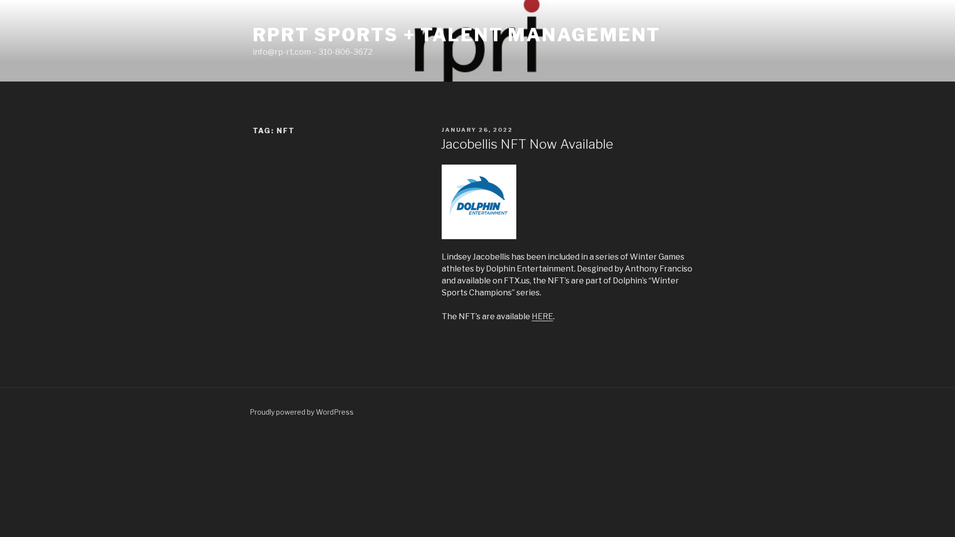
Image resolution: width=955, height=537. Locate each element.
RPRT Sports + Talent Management (457, 35)
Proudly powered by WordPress (302, 412)
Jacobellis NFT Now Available (527, 144)
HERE (542, 316)
